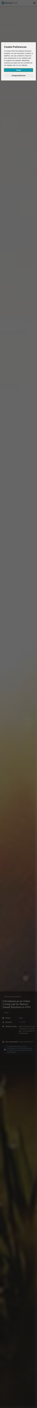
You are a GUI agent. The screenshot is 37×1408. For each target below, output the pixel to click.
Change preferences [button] (18, 75)
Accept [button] (19, 70)
